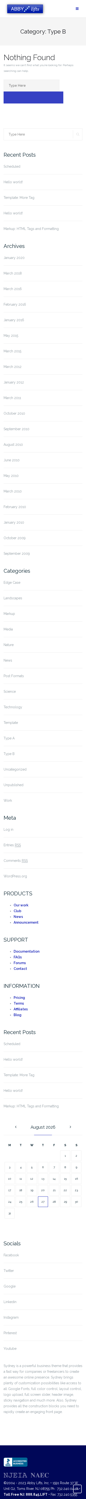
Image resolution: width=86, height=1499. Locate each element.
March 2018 (13, 273)
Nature (9, 645)
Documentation (26, 951)
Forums (20, 963)
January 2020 (14, 258)
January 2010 (14, 522)
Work (8, 800)
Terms (19, 1003)
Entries (12, 845)
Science (10, 691)
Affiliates (21, 1009)
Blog (18, 1015)
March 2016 (13, 289)
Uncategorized (15, 769)
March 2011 (12, 398)
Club (17, 911)
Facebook (11, 1255)
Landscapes (13, 598)
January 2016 (14, 320)
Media (8, 629)
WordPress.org (15, 876)
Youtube (10, 1348)
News (8, 660)
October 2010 (14, 413)
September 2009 (17, 553)
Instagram (11, 1317)
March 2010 (13, 491)
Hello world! (13, 182)
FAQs (18, 957)
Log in (8, 829)
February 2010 (15, 507)
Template (11, 723)
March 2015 (12, 351)
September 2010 (16, 429)
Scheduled (12, 166)
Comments (16, 861)
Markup (9, 614)
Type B (9, 754)
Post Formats (14, 676)
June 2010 (12, 460)
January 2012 (14, 382)
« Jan (15, 1127)
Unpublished (13, 785)
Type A (9, 738)
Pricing (19, 998)
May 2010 (11, 476)
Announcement (26, 922)
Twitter (9, 1271)
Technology (13, 707)
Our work (21, 905)
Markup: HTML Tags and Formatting (31, 229)
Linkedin (10, 1302)
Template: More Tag (19, 198)
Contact (20, 969)
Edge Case (12, 582)
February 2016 (15, 304)
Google (10, 1286)
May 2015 (11, 336)
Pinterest (10, 1333)
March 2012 (13, 367)
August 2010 (13, 444)
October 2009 (15, 538)
